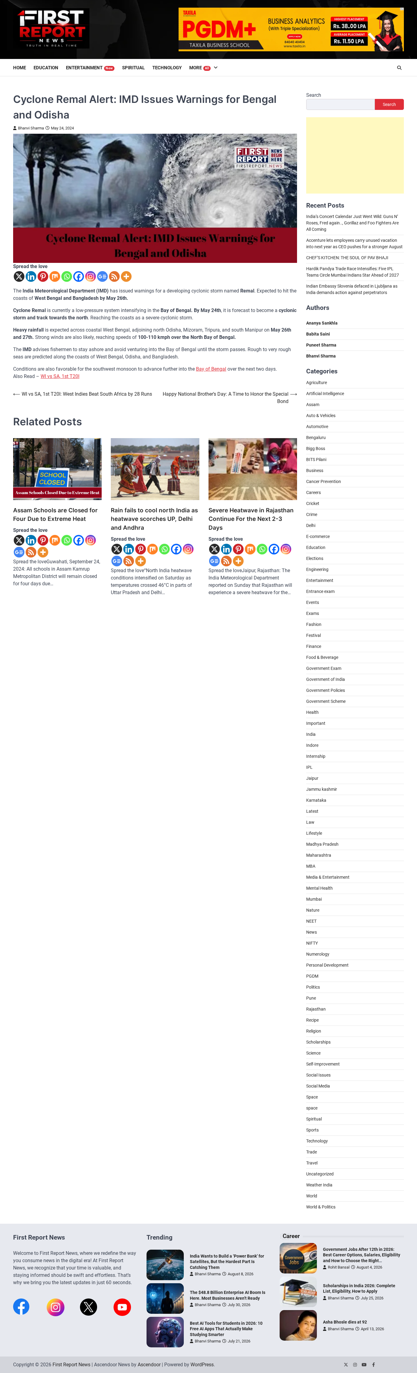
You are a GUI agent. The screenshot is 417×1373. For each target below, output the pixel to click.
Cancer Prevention (323, 481)
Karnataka (316, 800)
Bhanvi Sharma (31, 128)
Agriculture (316, 382)
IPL (309, 767)
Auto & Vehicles (320, 415)
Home (19, 68)
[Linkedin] (31, 276)
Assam (312, 404)
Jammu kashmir (321, 789)
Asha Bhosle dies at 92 (345, 1322)
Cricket (312, 503)
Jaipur (312, 778)
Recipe (312, 1020)
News (311, 932)
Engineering (317, 569)
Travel (311, 1163)
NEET (311, 921)
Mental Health (319, 888)
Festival (313, 635)
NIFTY (312, 943)
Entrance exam (320, 591)
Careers (313, 492)
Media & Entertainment (328, 877)
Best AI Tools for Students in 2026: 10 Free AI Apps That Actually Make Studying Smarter (226, 1329)
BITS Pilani (316, 459)
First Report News (71, 1365)
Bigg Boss (315, 448)
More (199, 68)
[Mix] (54, 276)
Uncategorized (320, 1173)
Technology (167, 68)
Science (313, 1053)
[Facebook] (78, 276)
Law (310, 822)
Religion (313, 1031)
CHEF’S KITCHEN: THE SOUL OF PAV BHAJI (347, 258)
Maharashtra (318, 855)
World (311, 1195)
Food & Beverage (322, 657)
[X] (19, 276)
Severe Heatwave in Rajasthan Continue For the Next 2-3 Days (251, 519)
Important (315, 723)
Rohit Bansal (339, 1267)
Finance (313, 646)
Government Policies (325, 690)
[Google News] (102, 276)
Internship (315, 756)
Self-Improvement (323, 1064)
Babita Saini (318, 334)
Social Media (318, 1086)
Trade (311, 1152)
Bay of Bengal (211, 369)
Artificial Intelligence (325, 393)
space (311, 1108)
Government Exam (323, 668)
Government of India (325, 679)
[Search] (399, 67)
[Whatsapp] (66, 276)
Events (312, 602)
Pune (311, 998)
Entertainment (89, 68)
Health (312, 712)
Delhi (310, 525)
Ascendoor (149, 1365)
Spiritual (133, 68)
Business (314, 470)
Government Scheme (326, 701)
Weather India (319, 1184)
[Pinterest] (43, 276)
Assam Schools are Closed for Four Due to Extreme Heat (55, 515)
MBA (310, 866)
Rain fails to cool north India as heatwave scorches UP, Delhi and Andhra (154, 519)
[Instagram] (90, 276)
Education (46, 68)
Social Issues (318, 1075)
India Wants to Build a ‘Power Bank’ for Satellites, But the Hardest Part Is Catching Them (227, 1262)
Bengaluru (316, 437)
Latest (312, 811)
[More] (126, 276)
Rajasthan (316, 1009)
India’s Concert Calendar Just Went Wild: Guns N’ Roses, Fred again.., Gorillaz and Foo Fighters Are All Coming (352, 223)
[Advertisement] (355, 156)
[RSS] (114, 276)
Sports (312, 1130)
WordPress (202, 1365)
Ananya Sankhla (322, 323)
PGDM (312, 976)
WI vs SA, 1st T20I (60, 376)
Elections (314, 558)
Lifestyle (314, 833)
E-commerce (318, 536)
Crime (311, 514)
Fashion (313, 624)
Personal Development (327, 965)
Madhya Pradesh (322, 844)
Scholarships (318, 1042)
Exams (312, 613)
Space (312, 1097)
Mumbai (314, 899)
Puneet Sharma (321, 345)
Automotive (317, 426)
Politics (313, 987)
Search (313, 95)
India (311, 734)
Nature (312, 910)
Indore (312, 745)
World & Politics (320, 1206)
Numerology (317, 954)
